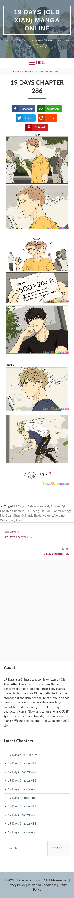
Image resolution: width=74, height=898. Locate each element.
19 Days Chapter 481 (22, 823)
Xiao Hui (21, 520)
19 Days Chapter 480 (22, 832)
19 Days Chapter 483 (22, 806)
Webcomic (7, 520)
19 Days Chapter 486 (22, 780)
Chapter (5, 511)
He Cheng (32, 511)
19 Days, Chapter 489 (22, 754)
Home (15, 71)
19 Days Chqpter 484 (22, 797)
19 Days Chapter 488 (22, 763)
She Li (38, 515)
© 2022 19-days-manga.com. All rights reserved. (36, 880)
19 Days (19, 506)
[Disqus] (37, 607)
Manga (66, 511)
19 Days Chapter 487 (22, 772)
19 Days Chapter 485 (22, 789)
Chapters (18, 511)
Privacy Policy (15, 885)
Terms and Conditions (42, 885)
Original (26, 515)
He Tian (45, 511)
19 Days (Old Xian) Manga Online (37, 20)
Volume (48, 515)
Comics (26, 71)
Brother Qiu (58, 506)
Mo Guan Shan (10, 515)
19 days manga (36, 506)
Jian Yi (56, 511)
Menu (40, 62)
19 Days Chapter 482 (22, 814)
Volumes (60, 515)
